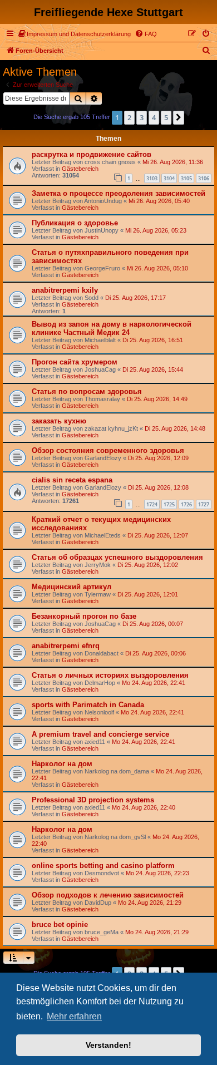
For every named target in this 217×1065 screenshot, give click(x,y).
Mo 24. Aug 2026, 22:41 (153, 682)
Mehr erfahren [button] (74, 1016)
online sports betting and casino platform (103, 865)
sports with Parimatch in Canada (88, 705)
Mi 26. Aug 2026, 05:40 (159, 201)
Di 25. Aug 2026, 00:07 (152, 623)
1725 (169, 504)
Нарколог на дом (62, 764)
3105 (186, 178)
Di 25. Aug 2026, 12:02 (147, 564)
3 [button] (142, 117)
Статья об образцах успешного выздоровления (117, 557)
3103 (151, 178)
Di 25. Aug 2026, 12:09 (158, 458)
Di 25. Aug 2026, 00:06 (155, 653)
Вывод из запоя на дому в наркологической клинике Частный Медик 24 (111, 328)
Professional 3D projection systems (93, 800)
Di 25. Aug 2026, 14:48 (175, 428)
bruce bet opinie (60, 924)
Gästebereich (80, 168)
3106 (203, 178)
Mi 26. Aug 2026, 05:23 (155, 230)
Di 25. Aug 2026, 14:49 (157, 399)
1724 (151, 504)
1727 (203, 504)
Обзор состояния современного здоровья (108, 450)
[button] (178, 117)
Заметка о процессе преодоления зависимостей (118, 193)
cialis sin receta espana (72, 480)
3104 (169, 178)
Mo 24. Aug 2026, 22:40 (143, 807)
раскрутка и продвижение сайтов (91, 154)
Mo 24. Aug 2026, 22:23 (157, 873)
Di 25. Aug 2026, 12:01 (147, 594)
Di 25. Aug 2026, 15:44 (152, 369)
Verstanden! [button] (108, 1045)
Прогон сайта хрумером (74, 362)
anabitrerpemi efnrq (66, 646)
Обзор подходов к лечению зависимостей (108, 895)
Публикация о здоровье (75, 223)
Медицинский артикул (71, 587)
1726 (186, 504)
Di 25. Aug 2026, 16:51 (152, 340)
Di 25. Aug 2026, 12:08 (158, 487)
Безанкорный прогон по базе (84, 616)
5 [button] (166, 117)
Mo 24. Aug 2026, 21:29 (149, 902)
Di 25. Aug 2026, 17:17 (135, 297)
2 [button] (129, 117)
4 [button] (154, 117)
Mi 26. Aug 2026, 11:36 (172, 162)
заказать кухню (59, 421)
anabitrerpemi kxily (65, 290)
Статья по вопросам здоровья (87, 391)
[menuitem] (74, 34)
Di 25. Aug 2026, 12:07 (157, 535)
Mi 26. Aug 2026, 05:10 (157, 268)
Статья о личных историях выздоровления (110, 675)
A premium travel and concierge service (100, 734)
